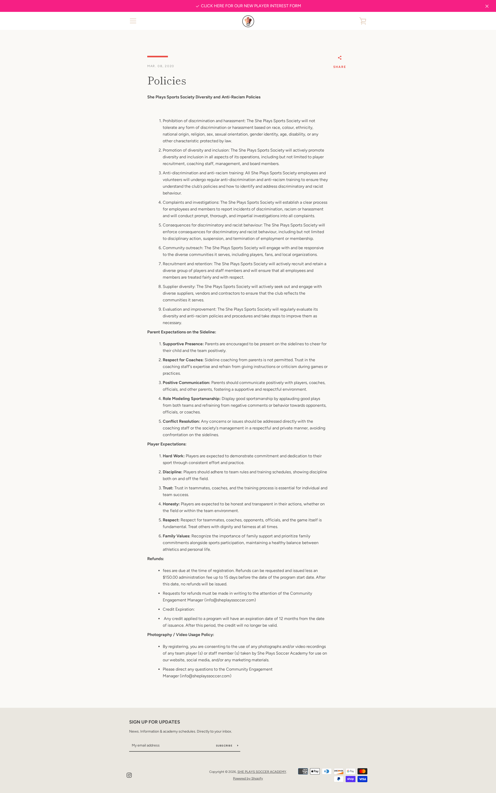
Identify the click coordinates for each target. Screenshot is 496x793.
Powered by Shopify (248, 778)
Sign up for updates (154, 722)
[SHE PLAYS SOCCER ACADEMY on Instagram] (129, 774)
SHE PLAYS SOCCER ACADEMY (261, 772)
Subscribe (225, 745)
